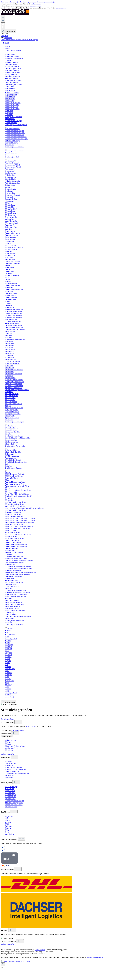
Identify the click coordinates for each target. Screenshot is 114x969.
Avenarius (8, 816)
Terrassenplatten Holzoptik (14, 801)
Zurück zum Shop (7, 719)
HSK (7, 824)
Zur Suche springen (27, 2)
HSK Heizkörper (11, 787)
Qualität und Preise (12, 748)
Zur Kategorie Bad (12, 157)
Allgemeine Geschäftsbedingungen (17, 773)
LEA (7, 830)
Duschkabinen (10, 799)
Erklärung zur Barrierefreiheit (15, 769)
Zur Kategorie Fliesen (13, 50)
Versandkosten (10, 763)
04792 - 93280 (31, 726)
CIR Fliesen (9, 789)
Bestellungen (33, 40)
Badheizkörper (10, 795)
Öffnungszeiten (10, 740)
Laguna (8, 828)
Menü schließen (10, 31)
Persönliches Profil (15, 40)
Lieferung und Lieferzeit (13, 767)
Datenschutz (9, 775)
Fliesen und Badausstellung (15, 746)
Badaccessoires (10, 797)
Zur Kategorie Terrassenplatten (16, 125)
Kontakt (8, 742)
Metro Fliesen (10, 791)
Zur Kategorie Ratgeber (13, 468)
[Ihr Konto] (3, 27)
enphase (8, 822)
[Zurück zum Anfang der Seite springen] (3, 964)
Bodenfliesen (10, 793)
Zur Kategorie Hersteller (13, 625)
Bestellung (9, 765)
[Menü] (3, 17)
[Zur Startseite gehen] (15, 14)
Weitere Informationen (95, 958)
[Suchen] (3, 24)
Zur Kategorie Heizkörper (14, 422)
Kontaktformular (18, 730)
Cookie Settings (7, 736)
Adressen (25, 40)
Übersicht (4, 40)
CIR (6, 818)
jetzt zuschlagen (35, 6)
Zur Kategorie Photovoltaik (15, 446)
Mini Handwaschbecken (13, 805)
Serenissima (9, 834)
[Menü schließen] (6, 127)
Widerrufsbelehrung (12, 771)
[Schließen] (2, 967)
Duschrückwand (11, 807)
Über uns (8, 744)
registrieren (8, 38)
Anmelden (4, 36)
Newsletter (9, 750)
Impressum (9, 777)
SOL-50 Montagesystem (14, 803)
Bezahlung (9, 761)
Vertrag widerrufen (7, 754)
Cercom (8, 820)
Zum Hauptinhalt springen (10, 2)
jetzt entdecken (36, 4)
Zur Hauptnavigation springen (44, 2)
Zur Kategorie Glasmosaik (14, 147)
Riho (7, 832)
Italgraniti (8, 826)
